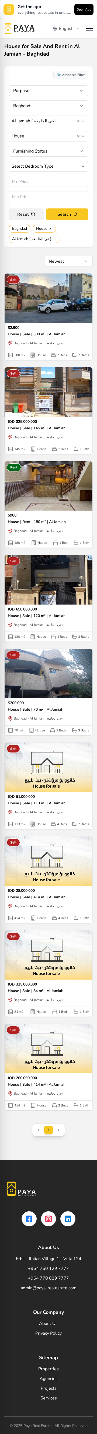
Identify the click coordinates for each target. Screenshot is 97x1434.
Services (48, 1398)
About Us (48, 1324)
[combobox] (66, 28)
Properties (48, 1369)
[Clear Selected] (78, 121)
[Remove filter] (50, 229)
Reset (23, 214)
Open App (84, 9)
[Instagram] (48, 1218)
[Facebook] (29, 1218)
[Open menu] (89, 29)
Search (64, 214)
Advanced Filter (71, 75)
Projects (49, 1388)
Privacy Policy (48, 1333)
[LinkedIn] (67, 1218)
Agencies (49, 1379)
